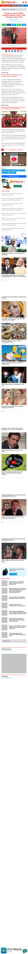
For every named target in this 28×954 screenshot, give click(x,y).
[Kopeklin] (10, 2)
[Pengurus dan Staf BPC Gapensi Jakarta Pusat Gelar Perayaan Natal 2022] (14, 35)
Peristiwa (14, 5)
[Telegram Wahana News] (21, 51)
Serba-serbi (8, 5)
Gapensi (4, 92)
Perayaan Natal (5, 172)
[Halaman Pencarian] (26, 2)
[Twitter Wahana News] (12, 51)
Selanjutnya (12, 149)
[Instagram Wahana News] (9, 51)
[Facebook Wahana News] (6, 51)
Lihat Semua (20, 149)
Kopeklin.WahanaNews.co (8, 55)
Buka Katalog (13, 574)
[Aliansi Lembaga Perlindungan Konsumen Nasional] (14, 663)
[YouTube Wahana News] (18, 51)
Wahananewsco (13, 172)
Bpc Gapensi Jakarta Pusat (7, 170)
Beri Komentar (15, 176)
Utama (3, 5)
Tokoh (18, 5)
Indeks (22, 5)
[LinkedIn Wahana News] (15, 51)
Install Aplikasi (17, 186)
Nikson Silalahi (22, 170)
